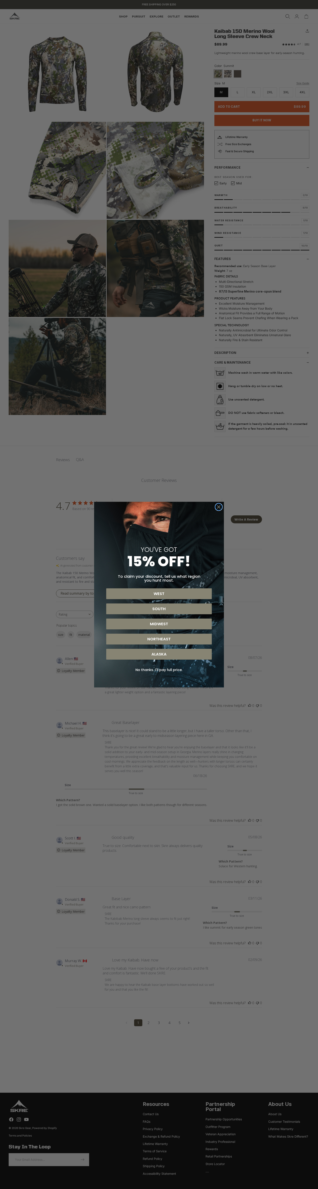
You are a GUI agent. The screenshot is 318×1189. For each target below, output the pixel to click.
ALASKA (159, 654)
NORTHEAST (159, 639)
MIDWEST (159, 624)
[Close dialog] (218, 506)
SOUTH (159, 608)
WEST (159, 593)
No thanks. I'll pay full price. (159, 669)
